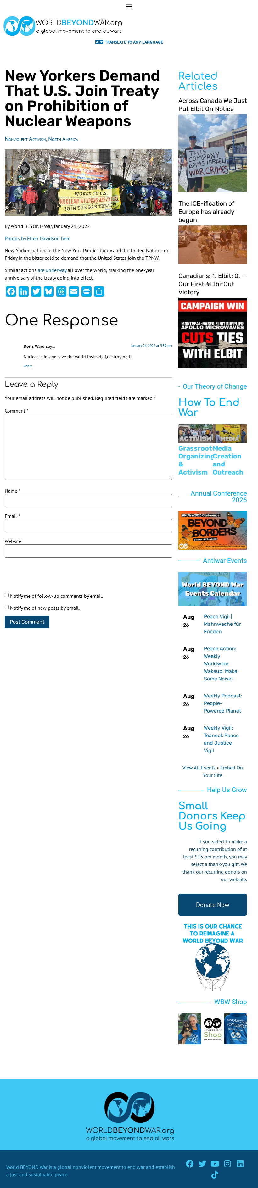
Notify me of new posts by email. (45, 607)
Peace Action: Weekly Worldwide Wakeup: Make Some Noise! (220, 664)
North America (63, 138)
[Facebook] (189, 1163)
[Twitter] (202, 1163)
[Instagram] (227, 1163)
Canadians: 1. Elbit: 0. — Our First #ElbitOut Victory (212, 284)
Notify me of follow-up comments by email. (56, 595)
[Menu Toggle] (129, 6)
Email (12, 516)
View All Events (199, 767)
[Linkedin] (240, 1163)
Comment (16, 410)
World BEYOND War (27, 1167)
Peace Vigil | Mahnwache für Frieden (222, 624)
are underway (52, 270)
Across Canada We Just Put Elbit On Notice (212, 105)
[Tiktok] (215, 1174)
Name (12, 490)
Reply (28, 366)
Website (13, 541)
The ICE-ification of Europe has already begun (206, 212)
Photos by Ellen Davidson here (37, 238)
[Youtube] (215, 1163)
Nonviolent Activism (25, 138)
